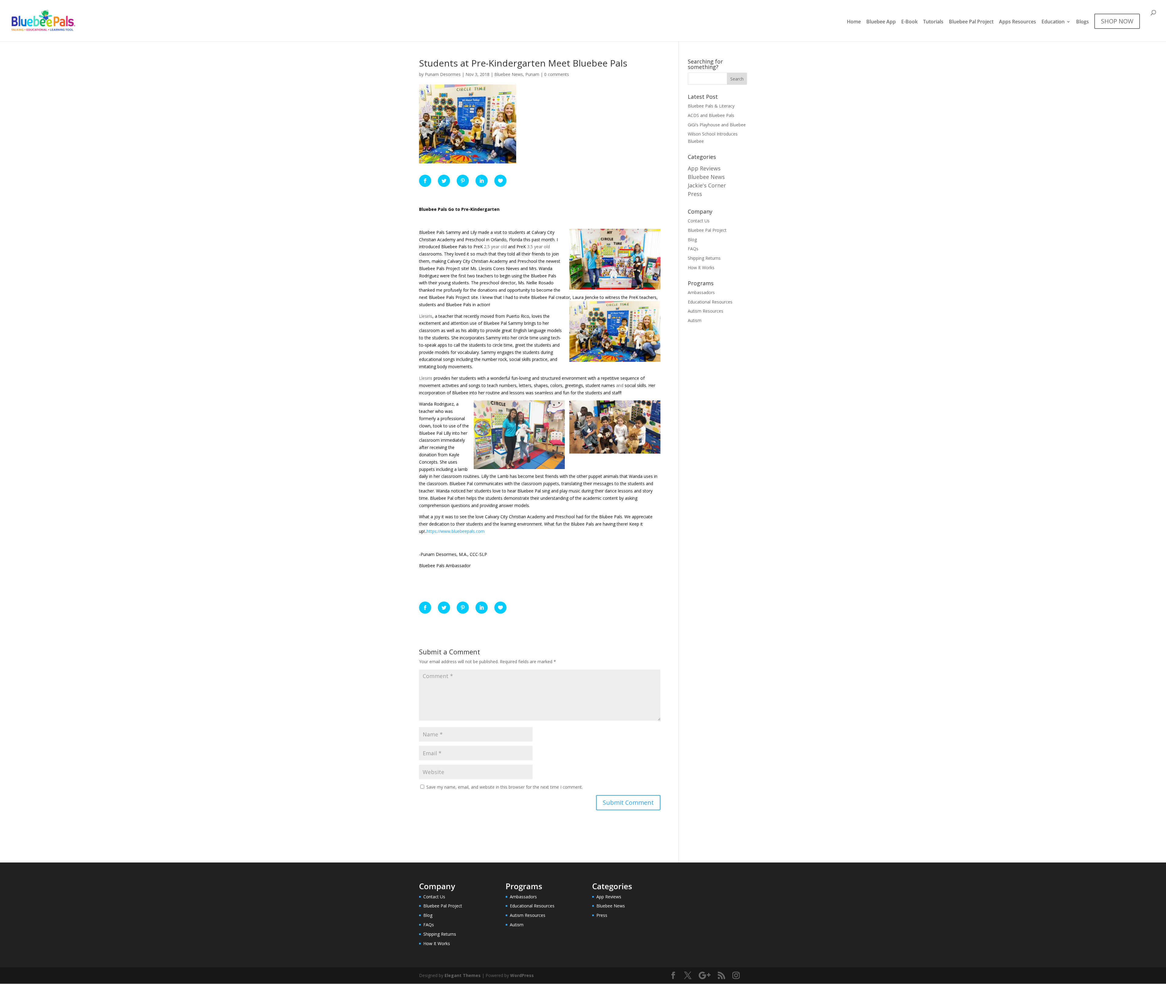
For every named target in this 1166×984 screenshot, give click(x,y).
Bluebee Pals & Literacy (711, 106)
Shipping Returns (704, 258)
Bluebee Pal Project (971, 22)
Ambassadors (701, 292)
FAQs (693, 249)
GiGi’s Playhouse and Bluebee (717, 125)
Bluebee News (508, 74)
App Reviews (704, 168)
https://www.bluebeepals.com (456, 531)
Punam (532, 74)
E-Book (909, 22)
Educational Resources (710, 302)
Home (854, 22)
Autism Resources (705, 311)
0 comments (556, 74)
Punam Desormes (443, 74)
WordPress (522, 975)
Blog (692, 239)
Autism (694, 320)
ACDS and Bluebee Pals (711, 115)
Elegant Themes (463, 975)
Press (695, 193)
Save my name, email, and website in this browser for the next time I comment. (504, 787)
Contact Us (699, 221)
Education (1053, 22)
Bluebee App (881, 22)
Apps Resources (1017, 22)
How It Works (701, 267)
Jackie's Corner (707, 185)
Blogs (1082, 22)
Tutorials (933, 22)
